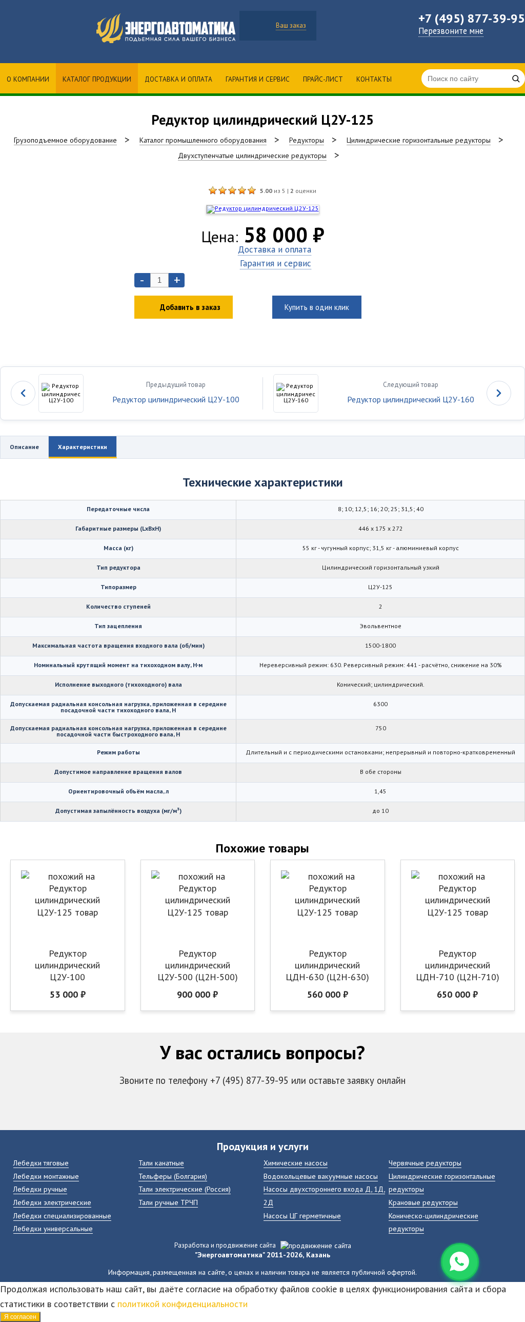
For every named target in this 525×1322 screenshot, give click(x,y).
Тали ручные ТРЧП (168, 1202)
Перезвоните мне (450, 30)
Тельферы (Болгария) (172, 1176)
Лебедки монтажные (46, 1176)
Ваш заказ (291, 25)
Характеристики (82, 447)
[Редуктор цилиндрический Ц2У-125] (213, 190)
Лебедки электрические (52, 1202)
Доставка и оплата (178, 79)
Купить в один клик (317, 307)
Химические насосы (296, 1163)
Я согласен (20, 1316)
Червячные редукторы (425, 1163)
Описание (24, 447)
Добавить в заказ (190, 307)
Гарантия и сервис (258, 79)
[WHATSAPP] (459, 1262)
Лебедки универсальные (53, 1228)
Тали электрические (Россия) (184, 1189)
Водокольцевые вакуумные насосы (321, 1176)
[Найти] (516, 78)
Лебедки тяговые (41, 1163)
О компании (28, 79)
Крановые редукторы (423, 1202)
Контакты (374, 79)
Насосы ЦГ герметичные (302, 1215)
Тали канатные (161, 1163)
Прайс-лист (323, 79)
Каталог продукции (97, 79)
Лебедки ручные (40, 1189)
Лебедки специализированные (62, 1215)
